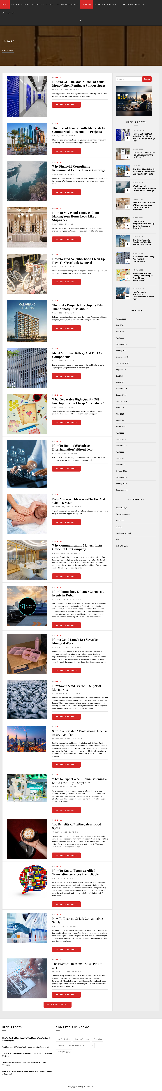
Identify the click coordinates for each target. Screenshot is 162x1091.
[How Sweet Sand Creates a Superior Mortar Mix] (27, 682)
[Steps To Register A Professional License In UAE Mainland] (26, 727)
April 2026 (120, 338)
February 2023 (121, 446)
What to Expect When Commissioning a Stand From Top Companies (79, 781)
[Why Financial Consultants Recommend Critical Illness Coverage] (27, 181)
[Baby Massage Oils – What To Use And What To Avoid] (27, 514)
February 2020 (121, 477)
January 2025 (121, 395)
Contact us (8, 13)
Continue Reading (66, 104)
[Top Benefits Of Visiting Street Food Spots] (27, 820)
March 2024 (121, 427)
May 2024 (120, 414)
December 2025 (122, 357)
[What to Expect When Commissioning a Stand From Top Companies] (27, 775)
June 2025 (120, 382)
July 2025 (119, 376)
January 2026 (121, 351)
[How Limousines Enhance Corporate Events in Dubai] (27, 587)
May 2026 (120, 332)
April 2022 (120, 452)
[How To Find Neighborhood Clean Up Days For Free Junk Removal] (27, 274)
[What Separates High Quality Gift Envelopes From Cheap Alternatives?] (27, 414)
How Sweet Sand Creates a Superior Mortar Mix (76, 688)
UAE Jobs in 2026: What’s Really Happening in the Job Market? (144, 154)
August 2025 (121, 370)
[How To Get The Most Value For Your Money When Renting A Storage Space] (27, 96)
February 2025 (121, 389)
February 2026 (121, 344)
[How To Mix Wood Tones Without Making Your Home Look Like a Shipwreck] (27, 227)
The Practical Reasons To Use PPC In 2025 (77, 966)
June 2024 (120, 408)
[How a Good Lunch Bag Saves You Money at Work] (27, 635)
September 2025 (122, 363)
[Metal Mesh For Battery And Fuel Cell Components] (27, 368)
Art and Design (20, 4)
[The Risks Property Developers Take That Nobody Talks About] (27, 321)
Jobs (118, 539)
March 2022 (120, 458)
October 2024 (121, 401)
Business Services (42, 4)
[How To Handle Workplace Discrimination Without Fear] (27, 464)
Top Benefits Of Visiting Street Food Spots (76, 826)
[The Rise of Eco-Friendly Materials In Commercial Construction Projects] (27, 139)
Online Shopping (122, 546)
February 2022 (121, 465)
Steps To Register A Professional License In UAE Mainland (80, 733)
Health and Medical (106, 4)
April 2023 (120, 433)
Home (5, 4)
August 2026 (121, 319)
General (87, 4)
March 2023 (121, 439)
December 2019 (122, 490)
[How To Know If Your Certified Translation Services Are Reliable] (27, 866)
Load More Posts (57, 1005)
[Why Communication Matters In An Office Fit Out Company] (27, 541)
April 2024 (120, 420)
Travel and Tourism (132, 4)
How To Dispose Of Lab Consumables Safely (78, 920)
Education (120, 520)
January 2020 (121, 484)
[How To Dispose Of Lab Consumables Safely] (27, 914)
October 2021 (121, 471)
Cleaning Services (67, 4)
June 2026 (120, 325)
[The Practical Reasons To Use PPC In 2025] (27, 960)
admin (76, 89)
